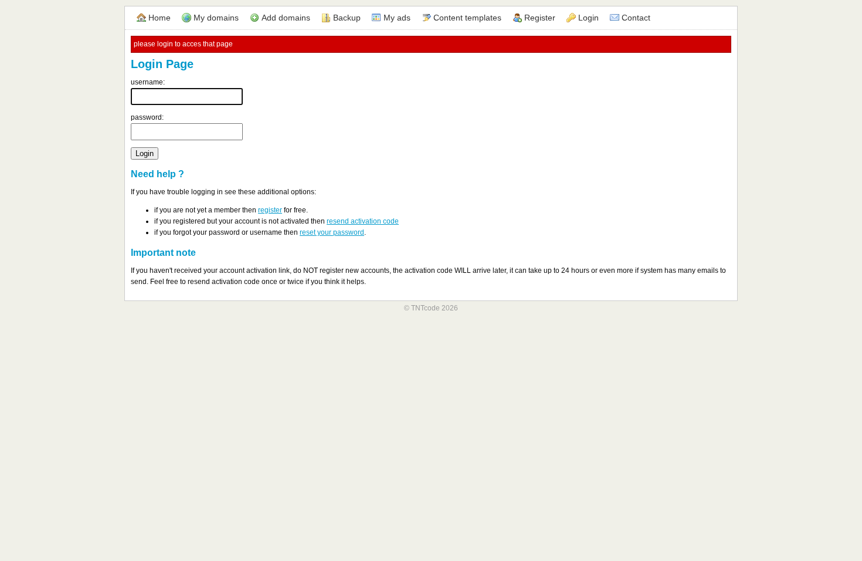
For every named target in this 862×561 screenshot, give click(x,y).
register (270, 210)
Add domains (286, 17)
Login (588, 17)
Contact (636, 17)
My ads (397, 17)
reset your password (332, 232)
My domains (216, 17)
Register (539, 17)
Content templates (467, 17)
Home (159, 17)
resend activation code (363, 221)
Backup (347, 17)
